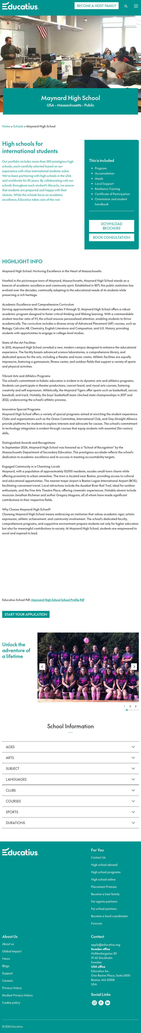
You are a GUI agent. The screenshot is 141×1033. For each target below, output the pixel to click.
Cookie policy (11, 1002)
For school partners (104, 909)
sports (12, 812)
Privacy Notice (12, 988)
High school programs (106, 872)
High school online (103, 879)
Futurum (96, 923)
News (6, 958)
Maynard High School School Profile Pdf (57, 600)
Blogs (5, 966)
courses (13, 801)
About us (8, 944)
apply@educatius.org (105, 944)
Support (7, 973)
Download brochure (111, 225)
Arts (10, 757)
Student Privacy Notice (17, 995)
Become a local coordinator (109, 916)
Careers (7, 980)
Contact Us (98, 857)
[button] (134, 666)
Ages (10, 747)
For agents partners (104, 901)
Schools (18, 126)
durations (15, 822)
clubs (11, 790)
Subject (12, 768)
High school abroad (104, 865)
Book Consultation (111, 237)
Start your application (26, 614)
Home (6, 126)
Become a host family (105, 894)
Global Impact (11, 951)
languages (16, 779)
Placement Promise (104, 887)
